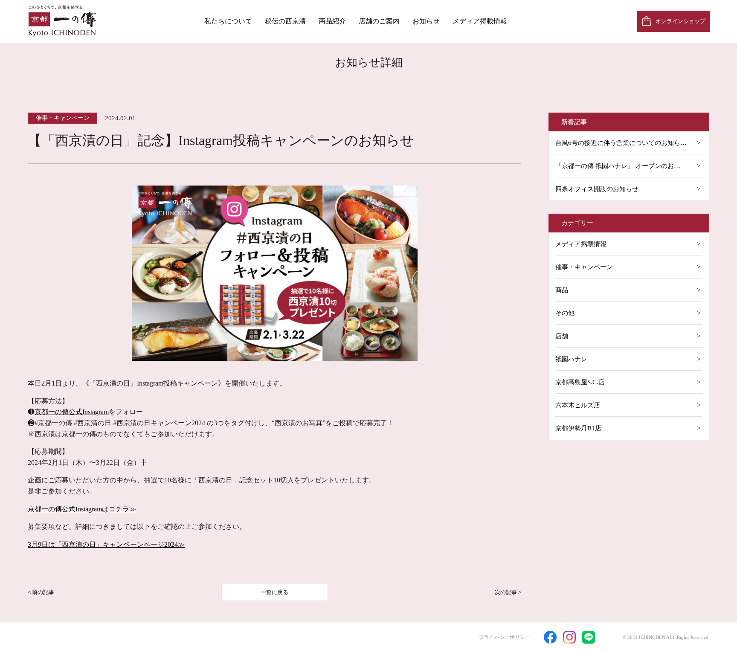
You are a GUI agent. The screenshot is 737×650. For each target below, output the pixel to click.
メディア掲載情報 (480, 21)
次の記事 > (508, 592)
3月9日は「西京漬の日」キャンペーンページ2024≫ (106, 544)
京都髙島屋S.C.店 (580, 382)
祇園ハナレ (571, 359)
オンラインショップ (680, 21)
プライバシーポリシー (504, 637)
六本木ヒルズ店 (577, 405)
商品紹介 (332, 21)
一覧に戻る (274, 592)
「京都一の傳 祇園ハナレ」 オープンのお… (617, 165)
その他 (565, 313)
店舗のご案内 (379, 21)
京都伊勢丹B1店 (578, 428)
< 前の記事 (41, 592)
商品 (561, 290)
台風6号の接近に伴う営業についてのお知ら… (621, 142)
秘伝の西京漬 (285, 21)
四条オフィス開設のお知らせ (596, 189)
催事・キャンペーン (584, 267)
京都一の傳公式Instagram (72, 411)
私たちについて (228, 21)
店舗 (561, 336)
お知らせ (426, 21)
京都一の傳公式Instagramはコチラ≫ (82, 509)
